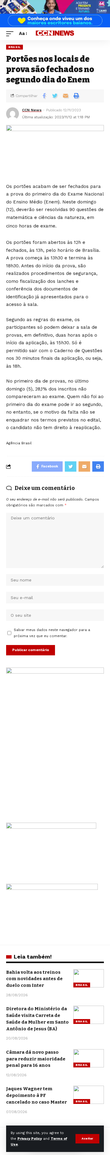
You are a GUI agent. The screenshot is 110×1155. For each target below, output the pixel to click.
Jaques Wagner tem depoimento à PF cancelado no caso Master (36, 1095)
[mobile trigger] (11, 34)
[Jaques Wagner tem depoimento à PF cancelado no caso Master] (88, 1095)
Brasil (14, 47)
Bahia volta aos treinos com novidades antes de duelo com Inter (34, 978)
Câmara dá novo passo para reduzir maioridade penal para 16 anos (35, 1058)
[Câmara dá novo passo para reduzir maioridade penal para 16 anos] (88, 1058)
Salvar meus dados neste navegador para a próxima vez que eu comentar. (52, 633)
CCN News (32, 110)
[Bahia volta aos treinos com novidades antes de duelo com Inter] (88, 978)
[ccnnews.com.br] (55, 34)
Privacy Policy (29, 1139)
